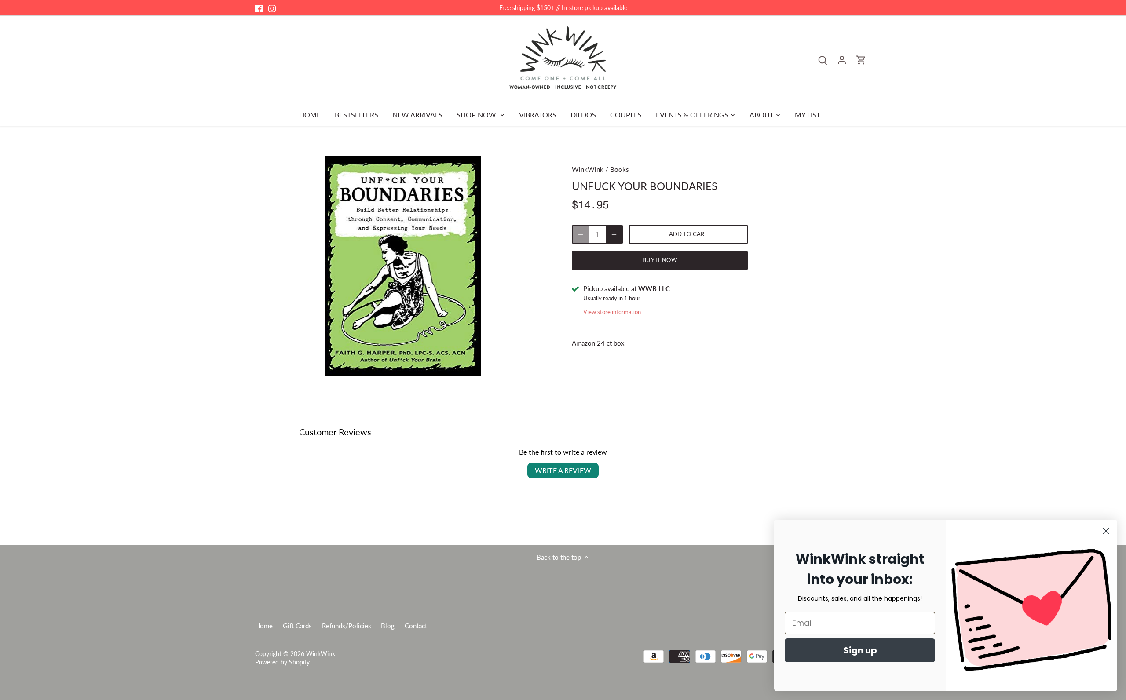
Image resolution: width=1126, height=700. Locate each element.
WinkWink (587, 169)
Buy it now (659, 259)
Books (619, 169)
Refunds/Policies (346, 626)
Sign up (860, 650)
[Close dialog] (1106, 531)
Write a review (563, 470)
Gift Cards (297, 626)
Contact (416, 626)
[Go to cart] (861, 59)
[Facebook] (259, 7)
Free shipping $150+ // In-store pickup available (563, 7)
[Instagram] (272, 7)
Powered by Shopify (282, 662)
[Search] (822, 59)
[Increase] (614, 234)
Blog (388, 626)
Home (264, 626)
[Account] (842, 59)
